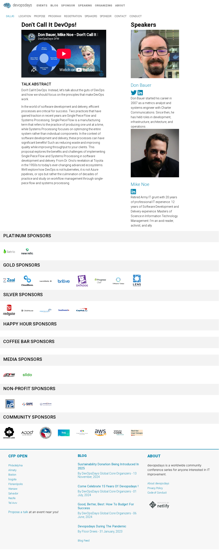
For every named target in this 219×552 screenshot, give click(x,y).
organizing (103, 5)
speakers (91, 16)
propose (39, 16)
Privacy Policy (155, 488)
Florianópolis (15, 484)
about (120, 5)
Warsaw (13, 488)
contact (120, 16)
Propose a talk (18, 512)
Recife (11, 498)
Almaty (12, 470)
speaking (85, 5)
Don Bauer (141, 85)
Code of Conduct (157, 492)
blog (54, 5)
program (54, 16)
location (25, 16)
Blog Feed (84, 540)
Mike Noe (140, 184)
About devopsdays (158, 483)
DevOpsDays (22, 5)
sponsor (68, 5)
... (147, 126)
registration (73, 16)
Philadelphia (15, 465)
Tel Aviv (12, 502)
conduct (135, 16)
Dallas (10, 16)
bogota (12, 479)
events (42, 5)
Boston (12, 474)
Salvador (13, 493)
